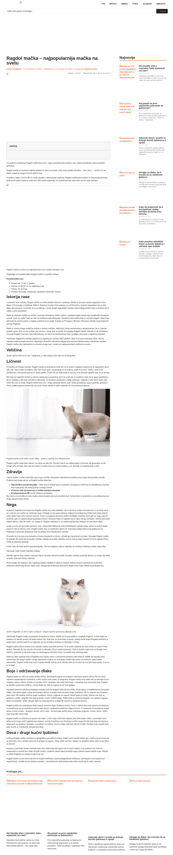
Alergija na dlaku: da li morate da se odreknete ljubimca (151, 174)
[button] (106, 146)
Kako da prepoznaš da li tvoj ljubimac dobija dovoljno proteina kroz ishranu (151, 210)
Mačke (113, 4)
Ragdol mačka (91, 69)
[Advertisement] (86, 32)
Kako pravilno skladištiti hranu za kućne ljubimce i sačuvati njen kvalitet (152, 243)
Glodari (147, 4)
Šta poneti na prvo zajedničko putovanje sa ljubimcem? (151, 105)
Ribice (124, 4)
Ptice (135, 4)
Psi (103, 4)
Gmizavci (160, 4)
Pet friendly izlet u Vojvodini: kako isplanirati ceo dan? (152, 68)
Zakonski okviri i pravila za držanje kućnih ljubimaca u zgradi (152, 140)
